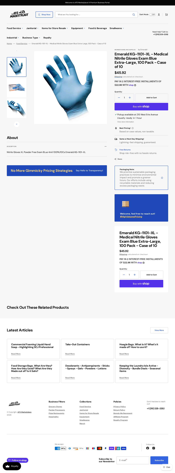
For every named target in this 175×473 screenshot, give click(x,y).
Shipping (118, 77)
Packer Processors (57, 410)
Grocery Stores (55, 407)
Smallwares (85, 420)
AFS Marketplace (24, 412)
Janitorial (84, 410)
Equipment (84, 417)
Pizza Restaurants (56, 413)
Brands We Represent (122, 413)
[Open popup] (132, 128)
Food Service (21, 44)
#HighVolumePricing (131, 216)
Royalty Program (120, 420)
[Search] (134, 15)
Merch (82, 423)
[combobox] (96, 14)
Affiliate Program (120, 417)
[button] (159, 15)
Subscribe (159, 460)
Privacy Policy (119, 407)
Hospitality (54, 417)
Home (9, 44)
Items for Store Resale (89, 413)
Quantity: (118, 92)
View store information (125, 122)
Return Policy (119, 410)
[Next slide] (16, 124)
